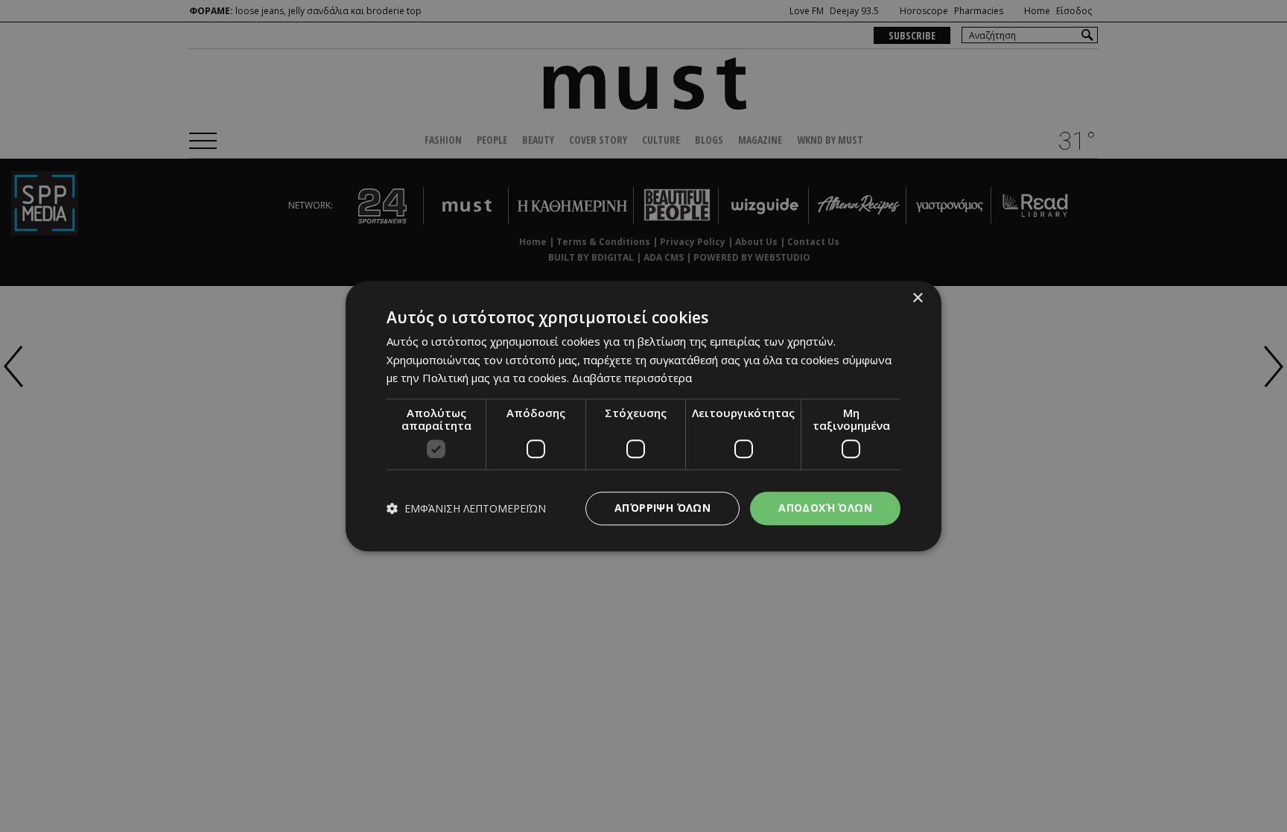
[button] (466, 508)
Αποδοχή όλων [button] (825, 508)
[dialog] (643, 416)
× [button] (917, 298)
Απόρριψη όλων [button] (662, 508)
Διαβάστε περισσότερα (632, 378)
